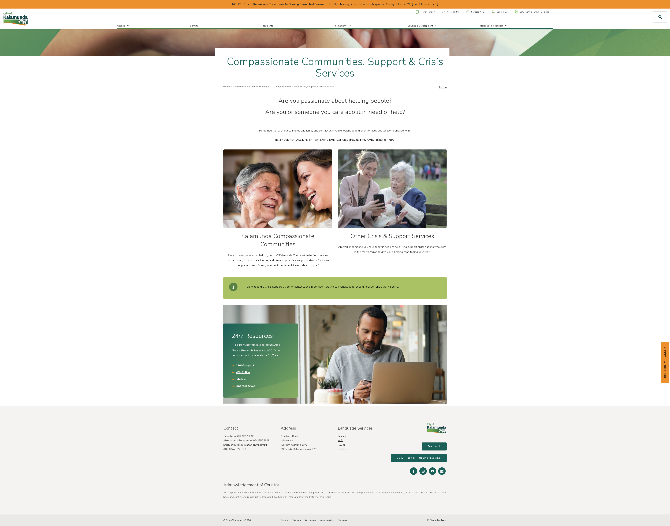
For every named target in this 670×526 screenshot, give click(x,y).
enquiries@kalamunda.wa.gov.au (248, 444)
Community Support (260, 86)
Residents (267, 25)
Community (340, 25)
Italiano (342, 436)
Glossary (342, 520)
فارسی (341, 444)
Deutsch (342, 449)
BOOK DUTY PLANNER (665, 362)
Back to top (437, 520)
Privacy (284, 520)
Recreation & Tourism (491, 25)
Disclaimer (310, 520)
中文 (340, 440)
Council (121, 25)
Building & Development (420, 25)
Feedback (434, 446)
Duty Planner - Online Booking (534, 11)
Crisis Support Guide (277, 287)
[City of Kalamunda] (56, 18)
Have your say (428, 11)
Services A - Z (478, 11)
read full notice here (425, 4)
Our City (194, 25)
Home (226, 86)
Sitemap (296, 520)
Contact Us (502, 11)
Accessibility (453, 11)
